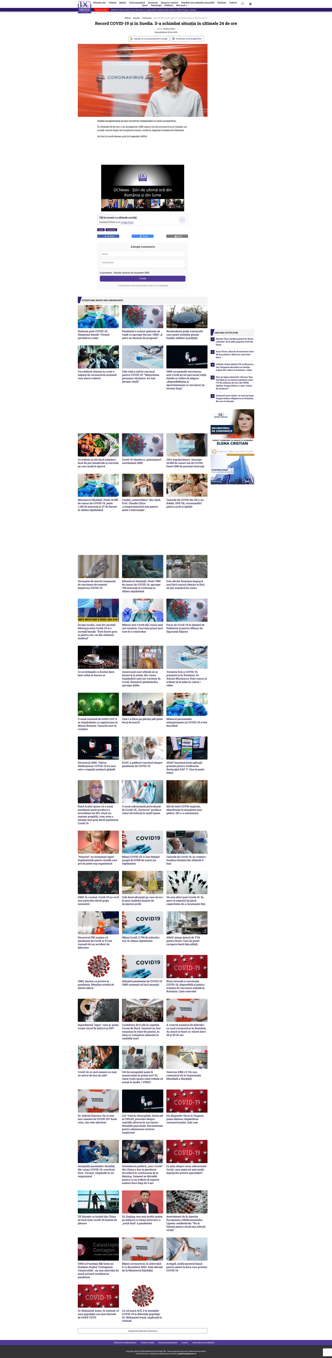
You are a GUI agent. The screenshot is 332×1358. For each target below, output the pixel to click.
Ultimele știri (99, 2)
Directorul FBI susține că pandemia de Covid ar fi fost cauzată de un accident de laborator (95, 942)
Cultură (233, 2)
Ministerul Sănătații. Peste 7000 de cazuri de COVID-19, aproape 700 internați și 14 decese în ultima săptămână (141, 586)
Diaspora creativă (169, 2)
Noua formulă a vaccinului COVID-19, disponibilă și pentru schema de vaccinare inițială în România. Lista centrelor (185, 986)
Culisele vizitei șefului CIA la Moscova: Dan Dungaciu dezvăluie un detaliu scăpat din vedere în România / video (235, 367)
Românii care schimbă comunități (197, 2)
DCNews (84, 7)
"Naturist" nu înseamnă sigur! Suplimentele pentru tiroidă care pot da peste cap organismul (97, 860)
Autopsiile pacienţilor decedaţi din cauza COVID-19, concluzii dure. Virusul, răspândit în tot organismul (96, 1171)
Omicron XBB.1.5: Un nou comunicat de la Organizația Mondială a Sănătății (183, 1075)
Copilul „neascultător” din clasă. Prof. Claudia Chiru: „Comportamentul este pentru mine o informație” (141, 505)
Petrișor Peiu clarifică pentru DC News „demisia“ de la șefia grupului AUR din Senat (234, 341)
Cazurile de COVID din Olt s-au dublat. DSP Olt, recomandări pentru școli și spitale (185, 503)
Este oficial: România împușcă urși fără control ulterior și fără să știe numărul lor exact (185, 584)
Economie (153, 2)
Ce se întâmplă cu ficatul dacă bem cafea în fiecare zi (96, 673)
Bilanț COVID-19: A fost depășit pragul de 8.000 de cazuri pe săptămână (141, 860)
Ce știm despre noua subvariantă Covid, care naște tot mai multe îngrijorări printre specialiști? (186, 1169)
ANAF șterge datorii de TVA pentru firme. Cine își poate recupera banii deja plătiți (183, 941)
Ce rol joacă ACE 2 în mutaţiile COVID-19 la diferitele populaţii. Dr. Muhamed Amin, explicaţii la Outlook (142, 1315)
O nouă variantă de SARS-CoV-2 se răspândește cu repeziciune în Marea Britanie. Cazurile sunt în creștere (98, 724)
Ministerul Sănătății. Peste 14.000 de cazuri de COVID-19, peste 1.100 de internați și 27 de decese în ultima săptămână (98, 505)
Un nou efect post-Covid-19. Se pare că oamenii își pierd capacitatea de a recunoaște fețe (185, 900)
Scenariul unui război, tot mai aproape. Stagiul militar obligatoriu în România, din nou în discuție (235, 398)
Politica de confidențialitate (125, 1342)
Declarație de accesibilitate (203, 1342)
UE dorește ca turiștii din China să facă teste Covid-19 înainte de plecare (97, 1220)
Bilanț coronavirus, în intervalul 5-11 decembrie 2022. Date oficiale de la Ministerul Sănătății (142, 1267)
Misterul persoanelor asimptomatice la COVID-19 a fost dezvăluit (186, 722)
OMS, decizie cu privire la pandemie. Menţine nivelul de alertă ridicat (96, 984)
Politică (112, 2)
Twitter (145, 236)
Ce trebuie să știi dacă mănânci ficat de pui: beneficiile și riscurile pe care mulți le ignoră (98, 463)
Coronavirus (146, 18)
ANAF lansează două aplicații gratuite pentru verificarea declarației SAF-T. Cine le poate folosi (185, 767)
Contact (184, 1342)
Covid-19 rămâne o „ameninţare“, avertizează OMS (142, 461)
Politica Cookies (147, 1342)
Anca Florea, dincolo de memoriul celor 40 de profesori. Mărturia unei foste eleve (235, 354)
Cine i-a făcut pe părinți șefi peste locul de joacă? (142, 720)
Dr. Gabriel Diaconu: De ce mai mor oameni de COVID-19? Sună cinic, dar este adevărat (97, 1119)
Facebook (110, 236)
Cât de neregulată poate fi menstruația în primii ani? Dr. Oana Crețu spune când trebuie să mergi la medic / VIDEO (142, 1077)
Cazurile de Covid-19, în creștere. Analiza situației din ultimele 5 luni (186, 860)
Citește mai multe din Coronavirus (142, 1331)
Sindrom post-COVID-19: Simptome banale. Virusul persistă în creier (93, 334)
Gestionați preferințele (167, 1342)
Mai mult (182, 5)
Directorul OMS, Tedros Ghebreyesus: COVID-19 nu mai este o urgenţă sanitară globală (97, 766)
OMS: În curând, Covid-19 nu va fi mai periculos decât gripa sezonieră (98, 900)
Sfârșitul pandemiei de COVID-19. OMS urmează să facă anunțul (142, 982)
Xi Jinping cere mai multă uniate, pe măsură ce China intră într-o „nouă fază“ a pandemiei (142, 1220)
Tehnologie (156, 5)
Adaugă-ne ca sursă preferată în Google (150, 38)
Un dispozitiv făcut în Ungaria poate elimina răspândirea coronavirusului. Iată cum (184, 1119)
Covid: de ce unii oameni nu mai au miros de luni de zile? (97, 1073)
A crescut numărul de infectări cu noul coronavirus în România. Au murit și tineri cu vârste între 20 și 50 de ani (186, 1030)
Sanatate (136, 18)
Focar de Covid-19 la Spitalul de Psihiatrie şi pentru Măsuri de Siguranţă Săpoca (185, 628)
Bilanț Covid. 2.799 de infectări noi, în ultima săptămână (140, 939)
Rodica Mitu (169, 28)
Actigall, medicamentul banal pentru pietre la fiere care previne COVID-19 (186, 1267)
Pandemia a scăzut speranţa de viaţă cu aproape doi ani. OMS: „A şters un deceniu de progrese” (142, 334)
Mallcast (169, 5)
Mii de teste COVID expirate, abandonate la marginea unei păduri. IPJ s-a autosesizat (184, 810)
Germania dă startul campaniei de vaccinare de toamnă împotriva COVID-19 (97, 584)
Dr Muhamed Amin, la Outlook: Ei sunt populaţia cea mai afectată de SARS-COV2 (98, 1314)
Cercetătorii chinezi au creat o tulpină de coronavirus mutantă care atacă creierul (97, 375)
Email (179, 236)
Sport (145, 5)
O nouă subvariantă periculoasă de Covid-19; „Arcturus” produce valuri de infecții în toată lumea (141, 810)
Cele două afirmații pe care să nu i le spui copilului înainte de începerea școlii (142, 900)
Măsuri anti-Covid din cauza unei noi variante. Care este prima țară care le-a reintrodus (142, 628)
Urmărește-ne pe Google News (189, 38)
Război (122, 2)
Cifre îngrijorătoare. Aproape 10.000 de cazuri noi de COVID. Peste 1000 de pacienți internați (185, 463)
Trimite (142, 278)
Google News (127, 222)
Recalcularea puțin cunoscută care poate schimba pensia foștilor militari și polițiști (184, 334)
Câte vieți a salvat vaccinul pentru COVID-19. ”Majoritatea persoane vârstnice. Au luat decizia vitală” (140, 376)
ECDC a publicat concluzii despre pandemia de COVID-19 (142, 764)
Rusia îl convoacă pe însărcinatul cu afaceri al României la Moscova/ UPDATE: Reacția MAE (149, 10)
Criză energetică (137, 2)
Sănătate (221, 2)
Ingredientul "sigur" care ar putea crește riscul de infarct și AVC (98, 1026)
